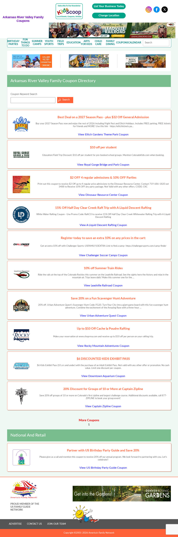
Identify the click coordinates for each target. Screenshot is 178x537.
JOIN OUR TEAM (56, 524)
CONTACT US (34, 524)
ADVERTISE (15, 524)
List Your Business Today (109, 6)
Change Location (109, 15)
